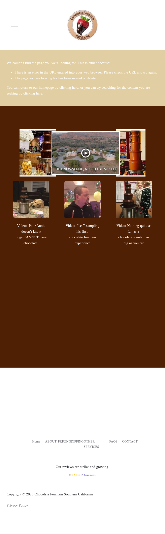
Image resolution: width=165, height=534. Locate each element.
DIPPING (77, 441)
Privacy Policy (17, 505)
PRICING (64, 441)
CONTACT (130, 441)
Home (36, 441)
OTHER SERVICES (91, 444)
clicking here (68, 87)
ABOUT (51, 441)
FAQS (113, 441)
